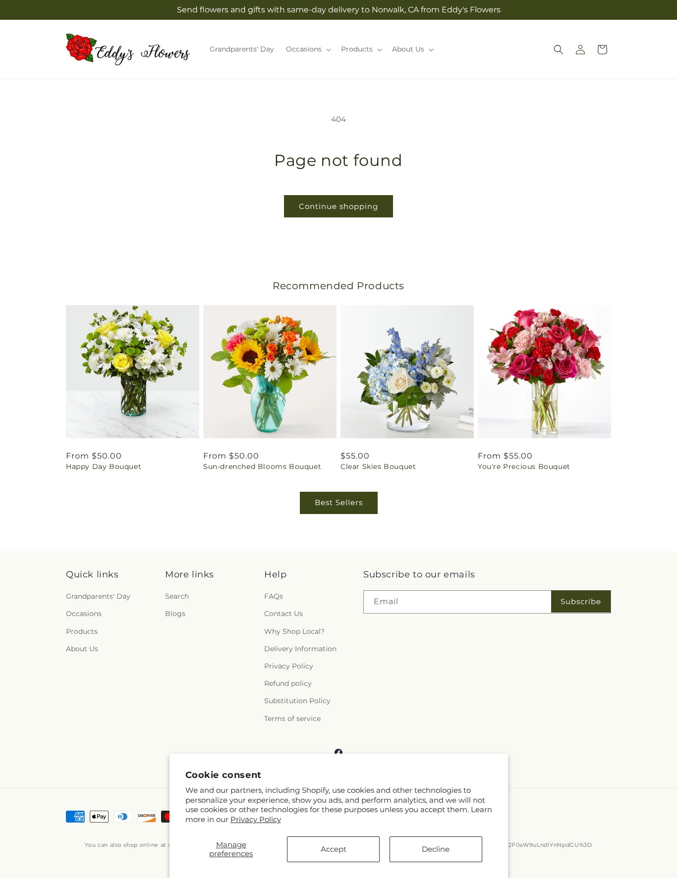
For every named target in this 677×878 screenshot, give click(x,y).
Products (82, 631)
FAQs (273, 596)
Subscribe (581, 601)
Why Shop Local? (294, 631)
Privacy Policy (255, 819)
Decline (436, 849)
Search (177, 596)
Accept (333, 849)
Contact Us (283, 614)
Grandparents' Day (98, 596)
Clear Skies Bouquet (378, 466)
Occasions (84, 614)
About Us (82, 648)
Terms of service (292, 718)
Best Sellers (339, 502)
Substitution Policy (297, 700)
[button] (307, 49)
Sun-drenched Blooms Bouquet (262, 466)
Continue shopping (338, 206)
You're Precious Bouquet (524, 466)
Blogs (175, 614)
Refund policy (288, 683)
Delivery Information (300, 648)
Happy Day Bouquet (103, 466)
